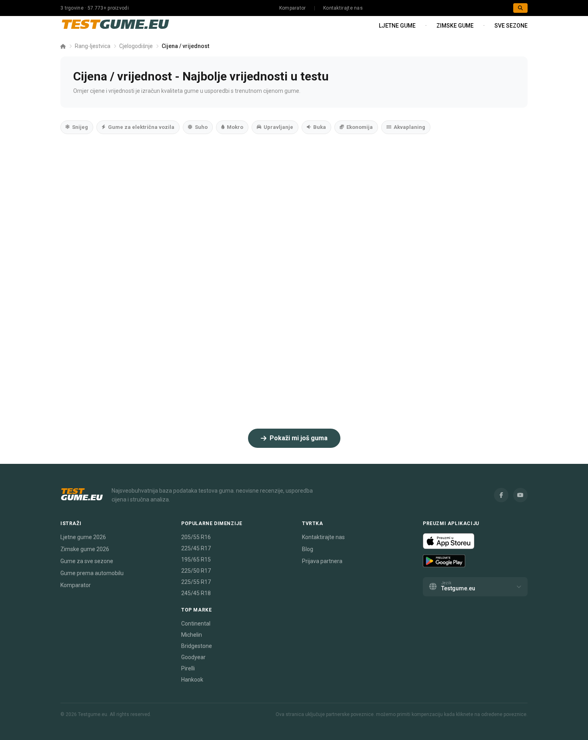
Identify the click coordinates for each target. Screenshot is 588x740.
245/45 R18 (196, 593)
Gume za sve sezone (86, 561)
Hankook (192, 679)
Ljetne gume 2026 (83, 537)
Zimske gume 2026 (84, 549)
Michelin (191, 635)
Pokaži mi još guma (299, 438)
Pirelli (188, 668)
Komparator (292, 8)
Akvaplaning (409, 127)
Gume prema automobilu (92, 573)
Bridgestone (196, 646)
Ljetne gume (397, 25)
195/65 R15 (196, 559)
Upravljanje (278, 127)
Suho (201, 127)
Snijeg (80, 127)
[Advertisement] (294, 212)
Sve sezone (511, 25)
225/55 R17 (196, 582)
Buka (319, 127)
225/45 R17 (196, 548)
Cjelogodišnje (136, 46)
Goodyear (193, 657)
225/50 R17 (196, 571)
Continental (195, 623)
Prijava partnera (322, 561)
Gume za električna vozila (141, 127)
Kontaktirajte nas (343, 8)
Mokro (235, 127)
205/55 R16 (196, 537)
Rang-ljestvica (92, 46)
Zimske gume (455, 25)
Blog (307, 549)
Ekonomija (359, 127)
